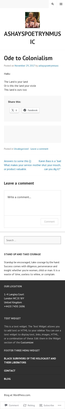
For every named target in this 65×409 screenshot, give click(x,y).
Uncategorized (21, 148)
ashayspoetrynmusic (32, 38)
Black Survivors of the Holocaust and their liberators (30, 360)
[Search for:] (32, 240)
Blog (7, 378)
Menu (61, 4)
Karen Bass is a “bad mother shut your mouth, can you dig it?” (47, 165)
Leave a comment (39, 148)
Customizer (27, 342)
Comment (49, 221)
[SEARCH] (53, 4)
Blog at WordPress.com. (17, 395)
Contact (10, 370)
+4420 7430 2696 (14, 306)
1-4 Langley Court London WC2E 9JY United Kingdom (14, 298)
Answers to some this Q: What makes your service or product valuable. (18, 165)
